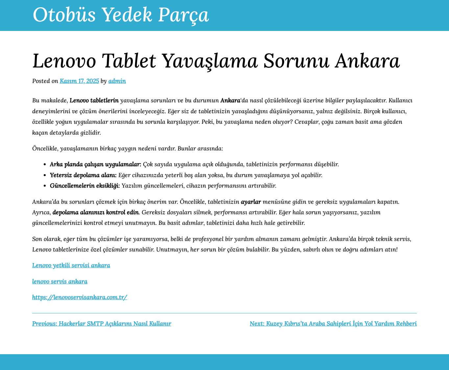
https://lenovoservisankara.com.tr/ (79, 297)
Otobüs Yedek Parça (121, 14)
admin (117, 81)
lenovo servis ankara (59, 281)
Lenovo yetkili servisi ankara (71, 265)
